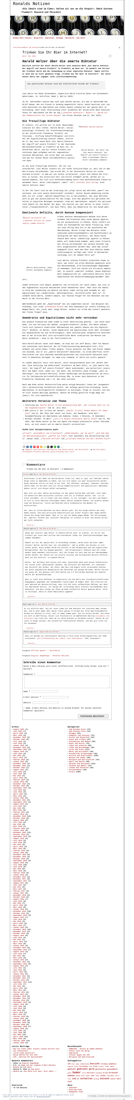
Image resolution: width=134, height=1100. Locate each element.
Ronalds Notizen (31, 3)
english (70, 1066)
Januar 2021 (18, 814)
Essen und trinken (77, 739)
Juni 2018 (17, 867)
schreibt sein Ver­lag (87, 182)
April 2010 (18, 1012)
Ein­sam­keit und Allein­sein (47, 433)
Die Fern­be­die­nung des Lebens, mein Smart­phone (60, 638)
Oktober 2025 (19, 739)
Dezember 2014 (19, 929)
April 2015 (18, 923)
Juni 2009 (17, 1033)
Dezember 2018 (19, 855)
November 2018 (19, 857)
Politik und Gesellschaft (81, 755)
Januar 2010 (18, 1018)
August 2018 (18, 863)
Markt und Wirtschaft (79, 450)
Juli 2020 (17, 822)
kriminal (113, 1073)
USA (78, 1079)
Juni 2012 (17, 970)
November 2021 (19, 800)
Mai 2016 (17, 903)
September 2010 (20, 1002)
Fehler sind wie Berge (79, 1051)
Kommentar (29, 674)
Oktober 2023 (19, 768)
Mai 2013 (17, 956)
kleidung (60, 452)
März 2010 (17, 1014)
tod (74, 1078)
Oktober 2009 (19, 1025)
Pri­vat (26, 433)
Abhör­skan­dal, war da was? (79, 433)
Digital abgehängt (30, 1063)
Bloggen (72, 733)
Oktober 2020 (19, 818)
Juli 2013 (17, 954)
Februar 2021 (19, 812)
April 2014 (18, 942)
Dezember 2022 (19, 784)
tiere (69, 1079)
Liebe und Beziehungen (79, 747)
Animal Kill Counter (22, 38)
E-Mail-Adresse (32, 697)
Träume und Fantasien (79, 768)
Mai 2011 (17, 986)
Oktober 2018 (19, 859)
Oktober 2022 (19, 786)
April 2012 (18, 972)
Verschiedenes (75, 770)
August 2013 (18, 952)
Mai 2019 (17, 845)
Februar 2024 (19, 760)
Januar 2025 (18, 745)
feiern (76, 1066)
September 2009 (20, 1027)
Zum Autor (81, 38)
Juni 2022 (17, 792)
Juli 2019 (17, 841)
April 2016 (18, 905)
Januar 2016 (18, 909)
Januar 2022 (18, 798)
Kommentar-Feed (76, 1092)
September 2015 (20, 915)
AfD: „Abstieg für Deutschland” (28, 1057)
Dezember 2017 (19, 877)
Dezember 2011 (19, 976)
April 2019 (18, 847)
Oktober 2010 (19, 1000)
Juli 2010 (17, 1006)
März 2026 (17, 735)
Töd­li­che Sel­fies (50, 439)
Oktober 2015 (19, 913)
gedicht (72, 1069)
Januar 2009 (18, 1043)
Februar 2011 (19, 992)
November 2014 (19, 932)
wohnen (113, 1079)
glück (70, 1073)
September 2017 (20, 881)
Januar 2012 (18, 974)
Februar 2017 (19, 891)
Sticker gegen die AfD (79, 1055)
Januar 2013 (18, 960)
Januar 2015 (18, 927)
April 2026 (18, 733)
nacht (83, 1076)
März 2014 (17, 944)
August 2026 (18, 729)
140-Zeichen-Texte (77, 729)
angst (77, 1064)
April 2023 (18, 778)
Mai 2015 (17, 921)
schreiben (110, 1076)
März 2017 (17, 889)
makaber (71, 1076)
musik (78, 1076)
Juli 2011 (17, 984)
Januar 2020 (18, 830)
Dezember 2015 (19, 911)
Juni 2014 (17, 938)
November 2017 (19, 879)
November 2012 (19, 962)
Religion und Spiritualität (82, 760)
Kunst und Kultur (77, 743)
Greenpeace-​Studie (54, 307)
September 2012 (20, 964)
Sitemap (59, 38)
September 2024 (20, 749)
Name (26, 692)
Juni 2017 (17, 885)
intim (84, 1073)
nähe (92, 1076)
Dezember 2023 (19, 764)
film (90, 1066)
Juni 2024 (17, 754)
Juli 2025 (17, 741)
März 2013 (17, 958)
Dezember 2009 (19, 1020)
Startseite (17, 47)
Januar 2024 (18, 762)
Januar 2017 (18, 893)
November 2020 (19, 816)
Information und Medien (57, 450)
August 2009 (18, 1029)
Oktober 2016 (19, 897)
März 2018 (17, 871)
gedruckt (46, 452)
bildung (104, 1064)
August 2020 (18, 820)
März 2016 (17, 907)
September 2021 (20, 802)
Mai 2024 (17, 755)
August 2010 (18, 1004)
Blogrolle (38, 38)
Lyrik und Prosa (76, 749)
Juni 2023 (17, 774)
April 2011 (18, 988)
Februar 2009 (19, 1041)
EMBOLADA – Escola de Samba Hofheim (85, 1049)
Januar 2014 (18, 946)
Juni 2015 (17, 919)
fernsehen (83, 1066)
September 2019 (20, 836)
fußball (112, 1066)
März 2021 (17, 810)
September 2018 (20, 861)
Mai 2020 (17, 824)
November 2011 (19, 978)
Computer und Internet (30, 47)
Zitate (72, 772)
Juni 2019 (17, 842)
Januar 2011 (18, 994)
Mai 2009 (17, 1035)
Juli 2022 (17, 790)
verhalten (86, 1078)
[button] (24, 447)
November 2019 (19, 832)
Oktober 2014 (19, 933)
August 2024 (18, 751)
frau (95, 1066)
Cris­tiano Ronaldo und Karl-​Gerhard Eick (88, 439)
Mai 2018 (17, 869)
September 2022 (20, 788)
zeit (70, 1081)
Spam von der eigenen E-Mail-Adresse (38, 1065)
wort (72, 452)
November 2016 (19, 895)
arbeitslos (84, 1064)
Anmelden (73, 1088)
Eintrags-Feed (75, 1090)
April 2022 (18, 794)
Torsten (25, 474)
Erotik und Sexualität (79, 737)
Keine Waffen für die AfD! (25, 1055)
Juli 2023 (17, 772)
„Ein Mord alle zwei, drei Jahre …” (40, 1071)
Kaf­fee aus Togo (57, 436)
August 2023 (18, 770)
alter (73, 1064)
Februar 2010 (19, 1016)
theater (117, 1075)
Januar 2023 (18, 782)
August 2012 (18, 966)
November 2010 (19, 998)
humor (76, 1072)
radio (97, 1076)
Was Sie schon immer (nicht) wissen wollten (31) (36, 1049)
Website (27, 703)
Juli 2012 (17, 968)
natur (67, 452)
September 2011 (20, 982)
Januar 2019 (18, 853)
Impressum (49, 38)
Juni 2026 (17, 731)
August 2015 (18, 917)
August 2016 (18, 899)
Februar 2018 (19, 873)
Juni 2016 (17, 901)
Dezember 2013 (19, 948)
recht (103, 1076)
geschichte (100, 1069)
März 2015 (17, 925)
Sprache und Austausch (79, 764)
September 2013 (20, 950)
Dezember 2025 (19, 737)
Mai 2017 (17, 887)
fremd (107, 1066)
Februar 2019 (19, 851)
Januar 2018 (18, 875)
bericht (96, 450)
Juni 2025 (17, 743)
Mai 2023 (17, 776)
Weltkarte (69, 38)
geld (53, 452)
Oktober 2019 (19, 834)
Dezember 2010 (19, 996)
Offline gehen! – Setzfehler (45, 651)
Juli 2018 (17, 865)
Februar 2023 (19, 780)
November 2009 (19, 1022)
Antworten (30, 525)
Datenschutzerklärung (43, 1096)
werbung (96, 1079)
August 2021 (18, 804)
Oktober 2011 (19, 980)
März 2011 (17, 990)
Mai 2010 (17, 1010)
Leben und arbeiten (78, 745)
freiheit (37, 452)
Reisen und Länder (77, 758)
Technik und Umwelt (78, 766)
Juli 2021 (17, 806)
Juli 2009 (17, 1031)
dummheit (112, 1064)
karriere (91, 1073)
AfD (69, 1064)
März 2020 (17, 826)
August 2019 (18, 838)
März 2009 (17, 1039)
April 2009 (18, 1037)
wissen (104, 1078)
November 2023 (19, 766)
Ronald (16, 1067)
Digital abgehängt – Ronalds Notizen (50, 656)
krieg (105, 1073)
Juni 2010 (17, 1008)
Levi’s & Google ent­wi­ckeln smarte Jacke (75, 419)
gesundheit (112, 1069)
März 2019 (17, 849)
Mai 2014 (17, 940)
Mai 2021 (17, 808)
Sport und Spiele (77, 762)
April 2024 (18, 758)
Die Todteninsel (20, 1051)
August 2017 (18, 883)
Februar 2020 (19, 828)
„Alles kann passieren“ (24, 1053)
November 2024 (19, 747)
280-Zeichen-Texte (77, 731)
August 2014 (18, 936)
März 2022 (17, 796)
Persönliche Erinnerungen (81, 754)
